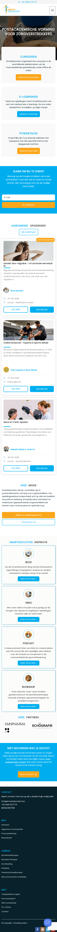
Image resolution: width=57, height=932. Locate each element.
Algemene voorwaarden (12, 829)
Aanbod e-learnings (28, 114)
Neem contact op (28, 774)
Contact (4, 911)
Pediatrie (5, 868)
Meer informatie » (28, 578)
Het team (5, 825)
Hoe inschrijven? (8, 898)
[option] (15, 727)
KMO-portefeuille (8, 903)
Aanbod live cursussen (28, 77)
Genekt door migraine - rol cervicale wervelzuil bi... (27, 264)
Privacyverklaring (8, 833)
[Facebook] (37, 929)
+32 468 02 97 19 (29, 2)
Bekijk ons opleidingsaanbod (28, 515)
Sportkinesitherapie (9, 855)
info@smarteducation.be (13, 801)
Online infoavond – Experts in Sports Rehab (25, 342)
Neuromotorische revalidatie (13, 877)
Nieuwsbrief (6, 837)
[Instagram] (42, 929)
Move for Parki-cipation (15, 422)
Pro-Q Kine (6, 907)
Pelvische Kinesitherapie (12, 872)
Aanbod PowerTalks (29, 151)
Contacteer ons (28, 522)
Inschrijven (41, 309)
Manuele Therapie (9, 859)
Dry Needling (6, 864)
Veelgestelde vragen (10, 894)
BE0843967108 (8, 808)
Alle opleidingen (28, 232)
